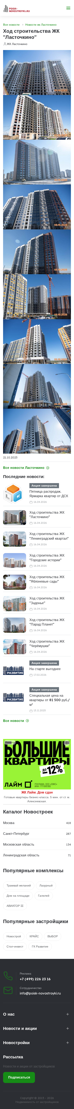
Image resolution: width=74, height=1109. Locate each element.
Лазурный (46, 885)
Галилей (43, 895)
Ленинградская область (21, 855)
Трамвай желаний (19, 885)
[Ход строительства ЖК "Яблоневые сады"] (14, 582)
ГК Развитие (40, 946)
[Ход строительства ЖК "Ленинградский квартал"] (14, 539)
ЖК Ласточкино (17, 44)
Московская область (18, 844)
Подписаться (19, 1077)
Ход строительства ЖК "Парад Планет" (46, 622)
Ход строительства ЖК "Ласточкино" (46, 514)
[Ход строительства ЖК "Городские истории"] (14, 560)
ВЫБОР (52, 936)
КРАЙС (34, 936)
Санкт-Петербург (16, 834)
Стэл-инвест (15, 946)
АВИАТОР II (15, 906)
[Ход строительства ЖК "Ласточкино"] (14, 517)
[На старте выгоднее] (13, 670)
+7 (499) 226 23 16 (35, 979)
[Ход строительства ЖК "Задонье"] (14, 603)
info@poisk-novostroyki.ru (40, 993)
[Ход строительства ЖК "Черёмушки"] (14, 646)
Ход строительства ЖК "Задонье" (46, 600)
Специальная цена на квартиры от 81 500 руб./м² (49, 700)
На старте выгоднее (45, 669)
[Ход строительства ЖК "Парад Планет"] (14, 625)
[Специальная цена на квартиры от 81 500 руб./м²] (13, 697)
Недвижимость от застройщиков (37, 1102)
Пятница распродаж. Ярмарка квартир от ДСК (48, 493)
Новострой (14, 936)
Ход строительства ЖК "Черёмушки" (46, 643)
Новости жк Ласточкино (41, 24)
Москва (8, 823)
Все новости (11, 24)
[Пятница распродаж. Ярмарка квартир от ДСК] (13, 493)
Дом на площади (18, 895)
